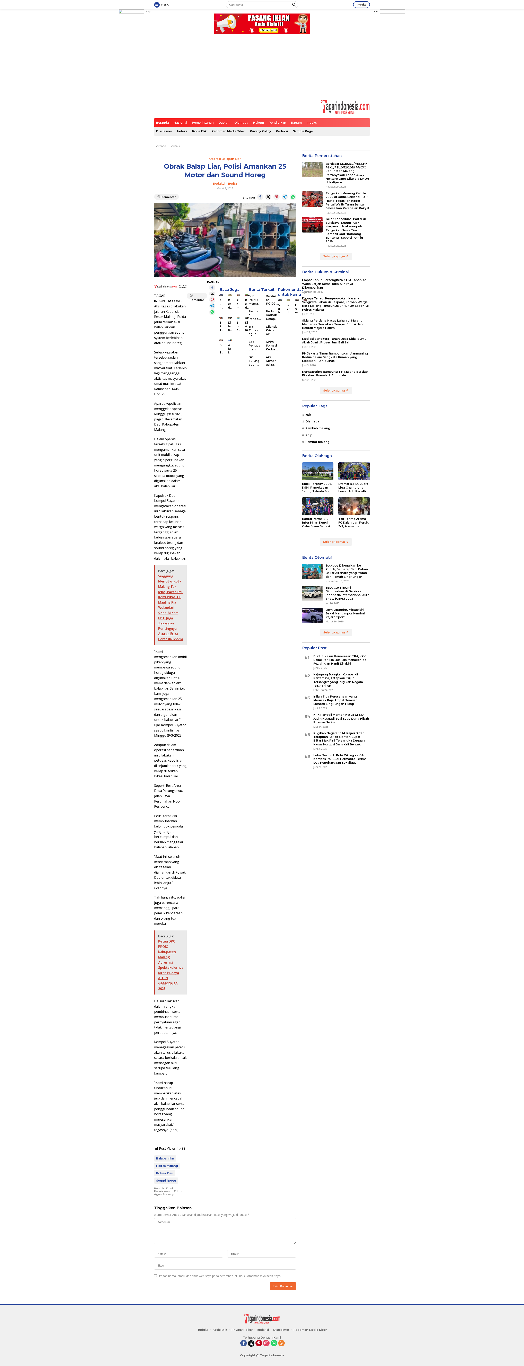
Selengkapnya (334, 256)
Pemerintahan (203, 122)
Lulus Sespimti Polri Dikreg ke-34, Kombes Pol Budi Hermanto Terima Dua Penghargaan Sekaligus (340, 758)
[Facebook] (243, 1343)
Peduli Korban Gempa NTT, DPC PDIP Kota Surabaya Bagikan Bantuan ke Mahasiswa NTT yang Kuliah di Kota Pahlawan (272, 315)
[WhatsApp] (274, 1343)
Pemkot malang (317, 442)
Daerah (224, 122)
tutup (147, 11)
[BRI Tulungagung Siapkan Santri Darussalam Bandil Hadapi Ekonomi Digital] (221, 340)
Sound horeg (166, 1180)
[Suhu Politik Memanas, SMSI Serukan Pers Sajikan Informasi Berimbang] (221, 295)
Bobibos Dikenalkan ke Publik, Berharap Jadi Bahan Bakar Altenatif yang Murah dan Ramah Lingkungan (347, 571)
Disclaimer (164, 131)
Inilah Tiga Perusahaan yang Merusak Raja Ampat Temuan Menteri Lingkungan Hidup (335, 700)
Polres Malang (167, 1166)
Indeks (361, 4)
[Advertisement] (262, 68)
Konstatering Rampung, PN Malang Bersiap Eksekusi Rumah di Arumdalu (335, 373)
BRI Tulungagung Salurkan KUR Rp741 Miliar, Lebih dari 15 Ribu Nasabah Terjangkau (221, 326)
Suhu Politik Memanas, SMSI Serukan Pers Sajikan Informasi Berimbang (221, 304)
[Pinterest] (258, 1343)
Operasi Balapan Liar (225, 159)
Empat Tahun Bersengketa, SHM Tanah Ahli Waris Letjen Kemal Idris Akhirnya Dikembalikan (335, 283)
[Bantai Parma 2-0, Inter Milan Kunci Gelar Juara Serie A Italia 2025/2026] (318, 506)
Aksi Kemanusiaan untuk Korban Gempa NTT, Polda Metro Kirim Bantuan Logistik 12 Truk (230, 348)
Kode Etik (199, 131)
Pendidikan (277, 122)
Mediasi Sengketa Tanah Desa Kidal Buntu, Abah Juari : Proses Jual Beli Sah (334, 340)
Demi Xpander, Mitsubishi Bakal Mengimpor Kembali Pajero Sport (346, 613)
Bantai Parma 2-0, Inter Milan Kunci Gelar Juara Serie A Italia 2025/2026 (316, 522)
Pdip (308, 435)
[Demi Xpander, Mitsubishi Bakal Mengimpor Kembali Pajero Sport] (312, 615)
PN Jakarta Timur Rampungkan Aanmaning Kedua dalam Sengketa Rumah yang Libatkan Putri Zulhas (335, 357)
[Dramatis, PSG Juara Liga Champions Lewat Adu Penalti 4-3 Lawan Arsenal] (354, 471)
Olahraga (241, 122)
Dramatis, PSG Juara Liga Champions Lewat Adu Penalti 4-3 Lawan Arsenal (353, 487)
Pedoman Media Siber (228, 131)
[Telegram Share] (285, 197)
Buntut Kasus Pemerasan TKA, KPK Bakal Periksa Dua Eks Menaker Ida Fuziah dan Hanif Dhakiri (339, 659)
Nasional (180, 122)
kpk (308, 415)
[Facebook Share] (260, 197)
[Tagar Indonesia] (345, 106)
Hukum (258, 122)
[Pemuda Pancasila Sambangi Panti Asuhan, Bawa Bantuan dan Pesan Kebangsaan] (238, 295)
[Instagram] (266, 1343)
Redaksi (282, 131)
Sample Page (303, 131)
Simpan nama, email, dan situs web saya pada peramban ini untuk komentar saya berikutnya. (219, 1276)
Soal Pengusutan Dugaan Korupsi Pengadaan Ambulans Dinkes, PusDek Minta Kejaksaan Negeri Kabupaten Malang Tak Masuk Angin (238, 326)
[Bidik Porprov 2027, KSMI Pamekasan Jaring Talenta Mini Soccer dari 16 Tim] (318, 471)
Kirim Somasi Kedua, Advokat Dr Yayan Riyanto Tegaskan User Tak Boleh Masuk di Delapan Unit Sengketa (272, 345)
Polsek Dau (164, 1173)
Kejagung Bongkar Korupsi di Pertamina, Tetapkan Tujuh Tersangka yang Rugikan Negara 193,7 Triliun (338, 680)
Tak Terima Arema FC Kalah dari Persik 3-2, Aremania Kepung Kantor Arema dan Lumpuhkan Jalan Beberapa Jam (353, 522)
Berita (232, 183)
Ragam (296, 122)
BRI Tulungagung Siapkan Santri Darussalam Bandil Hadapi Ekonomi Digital (221, 348)
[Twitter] (251, 1343)
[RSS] (281, 1343)
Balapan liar (165, 1158)
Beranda (162, 122)
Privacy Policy (260, 131)
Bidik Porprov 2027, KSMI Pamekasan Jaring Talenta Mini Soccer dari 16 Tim (317, 487)
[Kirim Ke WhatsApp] (293, 197)
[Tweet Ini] (268, 197)
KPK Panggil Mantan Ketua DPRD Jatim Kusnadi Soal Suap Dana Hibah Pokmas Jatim (341, 718)
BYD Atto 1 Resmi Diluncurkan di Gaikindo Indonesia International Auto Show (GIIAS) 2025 (347, 593)
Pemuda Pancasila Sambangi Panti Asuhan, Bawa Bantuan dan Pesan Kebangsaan (238, 304)
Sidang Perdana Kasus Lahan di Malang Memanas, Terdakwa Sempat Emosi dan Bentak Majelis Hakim (332, 324)
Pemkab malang (317, 428)
